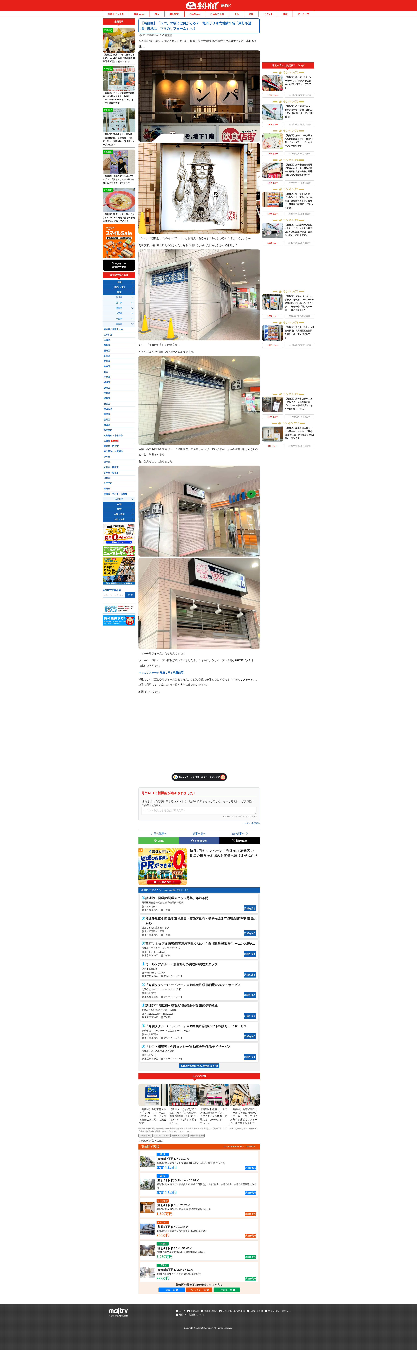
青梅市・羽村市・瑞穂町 (115, 494)
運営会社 (194, 1311)
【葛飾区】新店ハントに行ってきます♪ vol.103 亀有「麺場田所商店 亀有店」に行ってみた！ (119, 217)
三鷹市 (111, 441)
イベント (268, 14)
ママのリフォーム (162, 1135)
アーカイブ (303, 14)
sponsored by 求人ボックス (176, 890)
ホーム (182, 1311)
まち (236, 14)
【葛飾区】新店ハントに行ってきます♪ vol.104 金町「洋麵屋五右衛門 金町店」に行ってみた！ (119, 58)
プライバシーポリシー (279, 1311)
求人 (157, 14)
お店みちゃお (217, 14)
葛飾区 (226, 6)
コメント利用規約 (252, 823)
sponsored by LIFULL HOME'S (239, 1146)
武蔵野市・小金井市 (113, 435)
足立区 (107, 356)
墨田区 (107, 351)
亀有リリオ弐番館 (180, 1135)
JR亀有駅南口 (145, 1135)
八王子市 (108, 483)
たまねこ (159, 1140)
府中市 (107, 462)
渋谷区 (107, 404)
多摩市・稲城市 (111, 473)
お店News (194, 14)
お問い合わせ (256, 1311)
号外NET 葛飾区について (192, 1314)
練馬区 (107, 388)
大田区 (107, 425)
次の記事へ (237, 833)
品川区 (107, 420)
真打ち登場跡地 (197, 1135)
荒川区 (107, 361)
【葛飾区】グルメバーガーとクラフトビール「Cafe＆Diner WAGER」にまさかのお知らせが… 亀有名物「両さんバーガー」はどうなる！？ (299, 303)
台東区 (107, 366)
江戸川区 (108, 335)
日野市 (107, 478)
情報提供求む (211, 1311)
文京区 (107, 377)
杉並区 (107, 398)
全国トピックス (116, 14)
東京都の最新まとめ (113, 329)
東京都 (168, 35)
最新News (139, 14)
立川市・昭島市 (111, 467)
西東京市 (108, 430)
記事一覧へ (199, 833)
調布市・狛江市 (111, 446)
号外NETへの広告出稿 (233, 1311)
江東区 (107, 340)
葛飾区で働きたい (151, 890)
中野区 (107, 393)
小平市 (107, 457)
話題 (251, 14)
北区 (106, 372)
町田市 (107, 489)
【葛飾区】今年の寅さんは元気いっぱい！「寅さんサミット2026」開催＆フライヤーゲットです (119, 179)
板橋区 (107, 382)
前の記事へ (160, 833)
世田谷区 (108, 409)
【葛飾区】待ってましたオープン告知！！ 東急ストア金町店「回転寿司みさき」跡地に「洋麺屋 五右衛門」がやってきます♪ (299, 201)
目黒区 (107, 414)
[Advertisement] (288, 40)
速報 (285, 14)
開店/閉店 (174, 14)
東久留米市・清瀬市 (113, 451)
